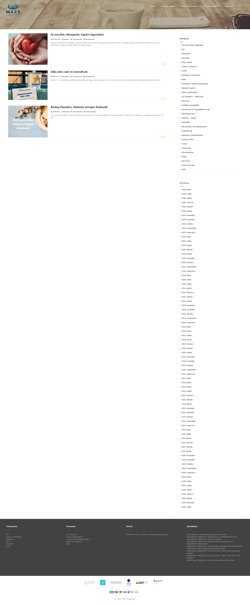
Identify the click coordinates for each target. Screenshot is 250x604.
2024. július (186, 275)
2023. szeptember (189, 318)
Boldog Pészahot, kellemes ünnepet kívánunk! (79, 107)
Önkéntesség (187, 131)
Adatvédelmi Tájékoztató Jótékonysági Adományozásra (209, 546)
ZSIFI (184, 169)
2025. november (188, 219)
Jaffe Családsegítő (189, 92)
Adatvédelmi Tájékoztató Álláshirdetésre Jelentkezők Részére (212, 537)
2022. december (188, 357)
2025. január (187, 254)
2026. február (187, 207)
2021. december (188, 408)
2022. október (187, 365)
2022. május (187, 387)
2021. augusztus (188, 425)
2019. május (186, 507)
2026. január (187, 211)
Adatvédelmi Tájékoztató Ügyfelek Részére (204, 539)
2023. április (187, 340)
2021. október (187, 417)
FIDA (68, 544)
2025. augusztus (188, 232)
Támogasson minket (211, 6)
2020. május (187, 485)
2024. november (188, 258)
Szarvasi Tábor (188, 139)
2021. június (186, 430)
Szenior (185, 144)
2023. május (187, 335)
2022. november (188, 361)
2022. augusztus (188, 374)
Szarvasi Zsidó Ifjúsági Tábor (78, 539)
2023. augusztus (188, 322)
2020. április (187, 490)
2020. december (188, 455)
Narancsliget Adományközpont (194, 126)
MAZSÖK (9, 544)
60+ (183, 49)
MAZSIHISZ (186, 122)
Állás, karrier (187, 62)
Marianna (66, 39)
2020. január (187, 498)
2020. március (187, 494)
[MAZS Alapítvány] (13, 2)
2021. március (187, 442)
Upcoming (186, 161)
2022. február (187, 400)
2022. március (187, 395)
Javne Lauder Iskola (74, 537)
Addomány (186, 54)
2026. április (187, 198)
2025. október (187, 224)
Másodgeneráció (188, 114)
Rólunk (153, 6)
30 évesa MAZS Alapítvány (192, 45)
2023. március (187, 344)
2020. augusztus (188, 472)
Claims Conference (189, 66)
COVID (184, 71)
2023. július (186, 327)
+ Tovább (162, 64)
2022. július (186, 378)
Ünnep (184, 156)
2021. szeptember (189, 421)
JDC (7, 534)
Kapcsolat (229, 6)
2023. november (188, 309)
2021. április (186, 438)
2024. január (187, 301)
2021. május (186, 434)
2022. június (186, 382)
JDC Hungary (71, 534)
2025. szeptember (189, 228)
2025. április (187, 245)
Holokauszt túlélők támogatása (195, 84)
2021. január (187, 451)
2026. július (186, 189)
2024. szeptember (189, 267)
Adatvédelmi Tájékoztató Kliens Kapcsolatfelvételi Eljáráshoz (215, 547)
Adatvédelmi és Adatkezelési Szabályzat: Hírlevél (206, 534)
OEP (8, 541)
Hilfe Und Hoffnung (74, 541)
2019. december (188, 502)
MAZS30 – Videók (189, 118)
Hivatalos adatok (168, 6)
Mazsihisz (10, 539)
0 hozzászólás (77, 39)
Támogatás (186, 148)
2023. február (187, 348)
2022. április (187, 391)
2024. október (187, 262)
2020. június (187, 481)
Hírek (184, 79)
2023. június (187, 331)
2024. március (187, 292)
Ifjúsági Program (188, 88)
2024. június (187, 279)
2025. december (188, 215)
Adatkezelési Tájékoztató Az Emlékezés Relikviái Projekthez (211, 560)
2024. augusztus (188, 271)
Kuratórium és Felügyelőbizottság (195, 109)
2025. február (187, 249)
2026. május (187, 194)
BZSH (8, 546)
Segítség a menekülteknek (192, 135)
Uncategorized (90, 39)
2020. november (188, 460)
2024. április (187, 288)
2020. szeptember (189, 468)
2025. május (187, 241)
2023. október (187, 314)
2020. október (187, 464)
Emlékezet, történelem (191, 75)
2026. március (187, 202)
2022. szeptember (189, 370)
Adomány (185, 58)
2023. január (187, 352)
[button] (240, 5)
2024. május (187, 284)
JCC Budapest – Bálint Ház (192, 96)
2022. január (187, 404)
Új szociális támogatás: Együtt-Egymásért (77, 34)
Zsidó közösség (91, 112)
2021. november (188, 412)
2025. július (186, 237)
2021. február (187, 447)
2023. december (188, 305)
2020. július (186, 477)
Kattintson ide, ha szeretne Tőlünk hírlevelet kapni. (147, 534)
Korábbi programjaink (189, 6)
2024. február (187, 297)
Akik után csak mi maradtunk (69, 71)
